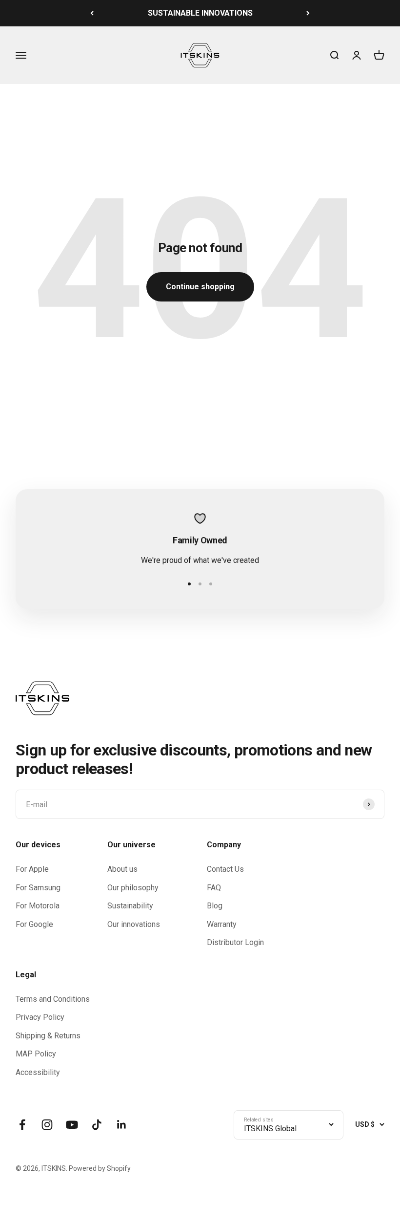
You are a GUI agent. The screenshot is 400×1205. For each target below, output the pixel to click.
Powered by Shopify (100, 1168)
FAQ (214, 887)
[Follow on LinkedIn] (121, 1124)
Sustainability (130, 905)
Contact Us (225, 869)
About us (122, 869)
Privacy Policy (40, 1017)
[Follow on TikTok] (96, 1124)
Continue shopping (200, 286)
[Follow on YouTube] (72, 1124)
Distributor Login (235, 942)
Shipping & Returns (48, 1035)
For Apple (32, 869)
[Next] (308, 13)
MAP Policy (36, 1053)
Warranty (222, 924)
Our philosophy (133, 887)
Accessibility (38, 1072)
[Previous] (92, 13)
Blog (214, 905)
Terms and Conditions (53, 999)
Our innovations (133, 924)
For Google (34, 924)
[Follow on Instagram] (47, 1124)
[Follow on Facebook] (22, 1124)
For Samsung (38, 887)
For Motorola (38, 905)
